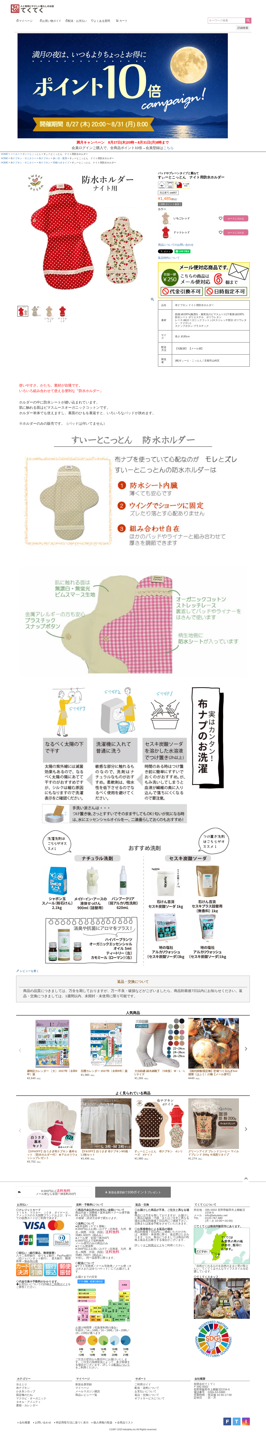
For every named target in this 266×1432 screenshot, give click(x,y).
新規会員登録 (83, 1384)
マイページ (83, 1378)
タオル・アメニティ (28, 1401)
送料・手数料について (89, 1204)
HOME (4, 154)
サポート (140, 1378)
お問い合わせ (43, 1422)
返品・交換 (142, 1204)
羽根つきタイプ (61, 162)
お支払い (22, 1204)
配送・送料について (147, 1387)
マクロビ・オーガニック (31, 1398)
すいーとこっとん (31, 154)
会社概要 (200, 1378)
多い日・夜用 (60, 158)
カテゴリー (24, 1378)
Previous (20, 1050)
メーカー (15, 154)
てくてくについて (205, 1204)
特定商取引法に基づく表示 (72, 1422)
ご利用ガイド (60, 1284)
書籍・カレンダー (27, 1405)
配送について (122, 1364)
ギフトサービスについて (150, 1398)
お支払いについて (145, 1391)
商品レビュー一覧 (86, 1394)
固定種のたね (24, 1394)
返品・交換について (147, 1394)
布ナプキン (44, 158)
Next (246, 1049)
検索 (248, 20)
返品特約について (169, 257)
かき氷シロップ (25, 1391)
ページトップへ (246, 1179)
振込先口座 (31, 1261)
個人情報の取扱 (102, 1422)
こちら (168, 148)
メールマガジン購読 (87, 1391)
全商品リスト (125, 1422)
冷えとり (21, 1384)
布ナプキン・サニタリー (23, 158)
